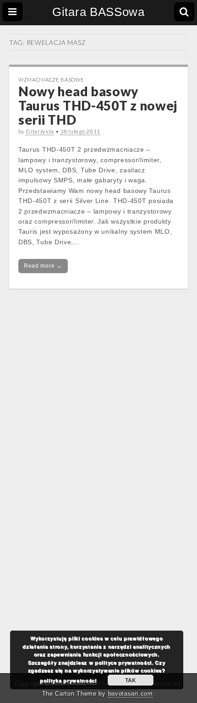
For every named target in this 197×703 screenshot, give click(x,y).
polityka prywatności (68, 680)
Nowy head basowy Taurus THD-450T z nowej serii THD (97, 105)
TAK (130, 680)
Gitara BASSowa (98, 12)
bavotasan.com (130, 693)
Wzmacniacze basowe (51, 79)
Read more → (43, 266)
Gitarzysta (40, 131)
